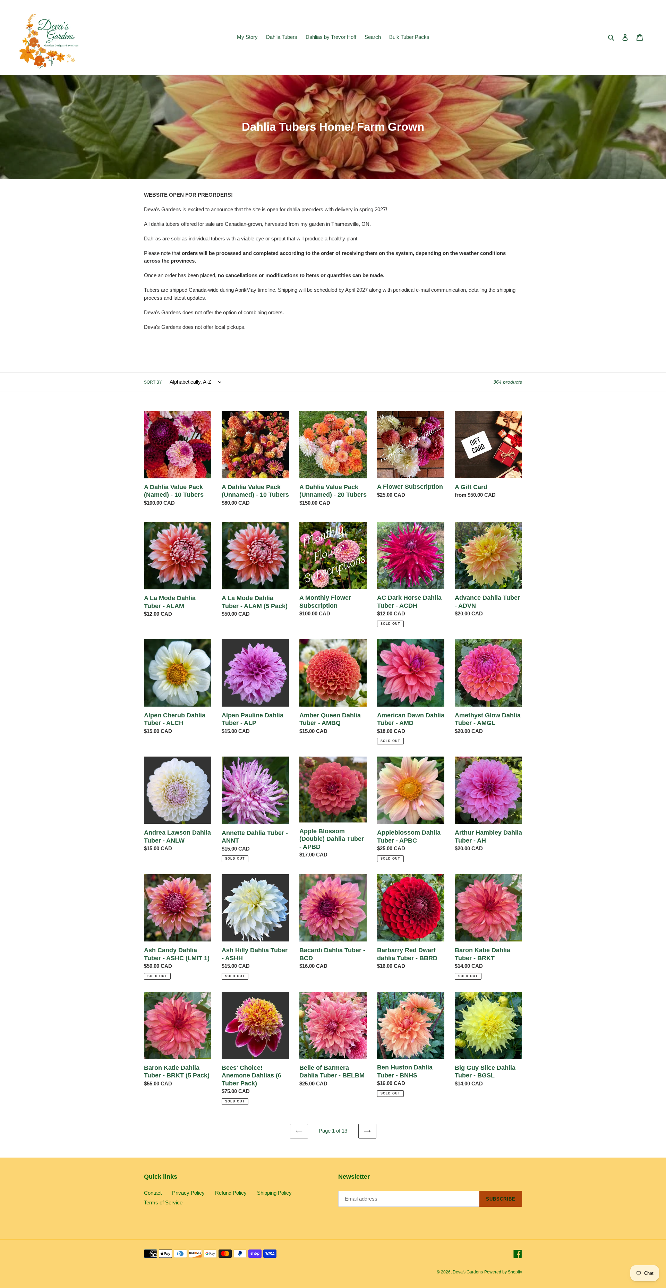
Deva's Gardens (468, 1272)
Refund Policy (231, 1193)
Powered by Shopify (503, 1272)
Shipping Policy (274, 1193)
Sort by (153, 382)
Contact (153, 1193)
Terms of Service (163, 1202)
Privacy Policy (188, 1193)
